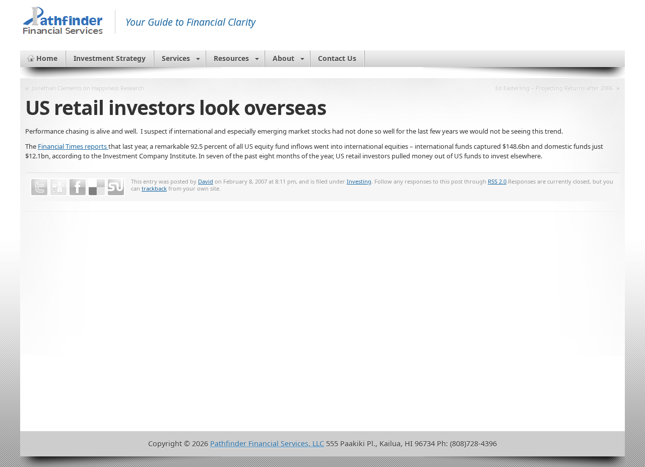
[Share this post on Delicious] (97, 187)
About (283, 58)
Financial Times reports (73, 146)
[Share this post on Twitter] (39, 187)
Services (176, 58)
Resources (231, 58)
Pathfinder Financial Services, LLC (267, 443)
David (205, 181)
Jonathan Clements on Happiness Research (88, 88)
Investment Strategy (110, 58)
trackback (154, 188)
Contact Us (337, 58)
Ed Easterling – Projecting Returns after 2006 (554, 88)
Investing (359, 181)
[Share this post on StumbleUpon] (116, 187)
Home (46, 58)
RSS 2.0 (497, 181)
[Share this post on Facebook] (78, 187)
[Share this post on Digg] (58, 187)
